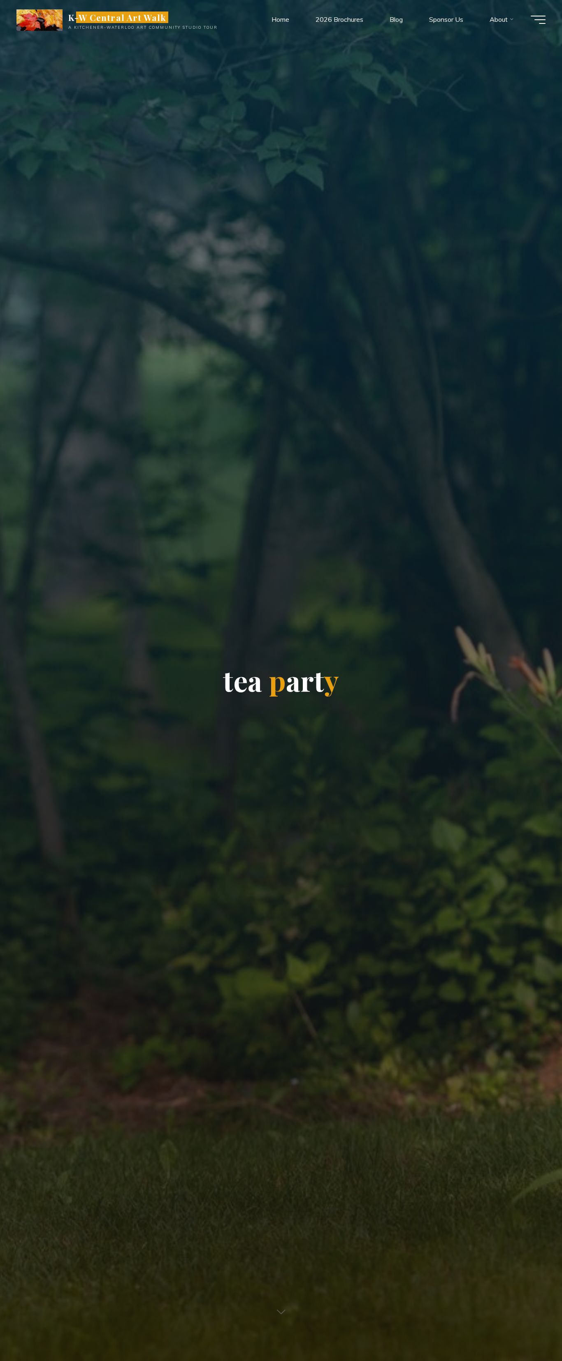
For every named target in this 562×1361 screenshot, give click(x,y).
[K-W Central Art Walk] (39, 19)
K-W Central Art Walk (117, 17)
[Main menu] (538, 20)
